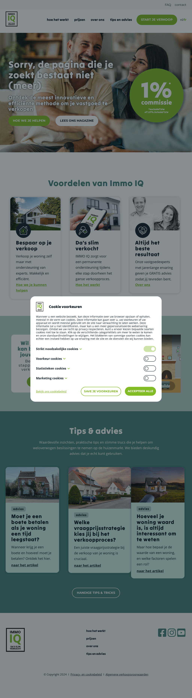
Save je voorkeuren (101, 391)
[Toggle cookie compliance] (150, 359)
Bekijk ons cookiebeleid (51, 391)
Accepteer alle (140, 391)
